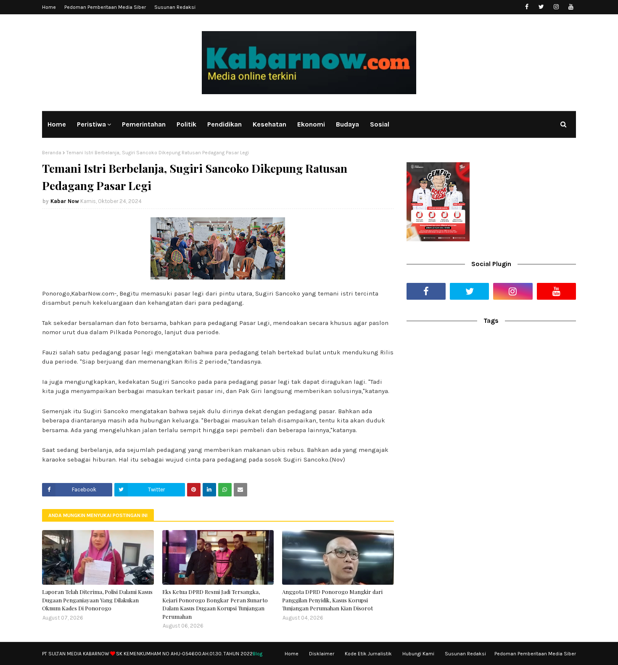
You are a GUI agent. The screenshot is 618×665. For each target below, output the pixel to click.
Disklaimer (321, 654)
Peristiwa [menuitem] (91, 124)
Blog (257, 654)
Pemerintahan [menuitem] (144, 124)
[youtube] (570, 7)
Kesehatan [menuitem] (269, 124)
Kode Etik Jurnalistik (368, 654)
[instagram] (556, 7)
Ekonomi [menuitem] (311, 124)
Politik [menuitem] (186, 124)
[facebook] (526, 7)
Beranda (51, 153)
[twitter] (541, 7)
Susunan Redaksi (174, 7)
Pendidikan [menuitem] (224, 124)
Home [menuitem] (57, 124)
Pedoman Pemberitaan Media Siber (105, 7)
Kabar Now (64, 201)
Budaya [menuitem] (347, 124)
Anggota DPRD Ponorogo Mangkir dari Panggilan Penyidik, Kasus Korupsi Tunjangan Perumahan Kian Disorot (332, 600)
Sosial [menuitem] (379, 124)
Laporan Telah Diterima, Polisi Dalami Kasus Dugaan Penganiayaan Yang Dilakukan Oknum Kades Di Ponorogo (97, 600)
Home (49, 7)
